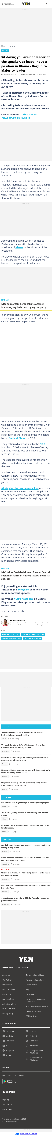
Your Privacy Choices (28, 1134)
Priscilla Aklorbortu (29, 74)
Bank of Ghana (17, 438)
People (4, 789)
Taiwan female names (11, 638)
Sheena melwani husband (33, 634)
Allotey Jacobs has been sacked (20, 488)
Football (4, 776)
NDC (42, 444)
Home (3, 46)
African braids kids (10, 634)
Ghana (12, 46)
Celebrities (5, 751)
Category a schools (32, 638)
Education (5, 904)
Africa (4, 739)
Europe (4, 764)
